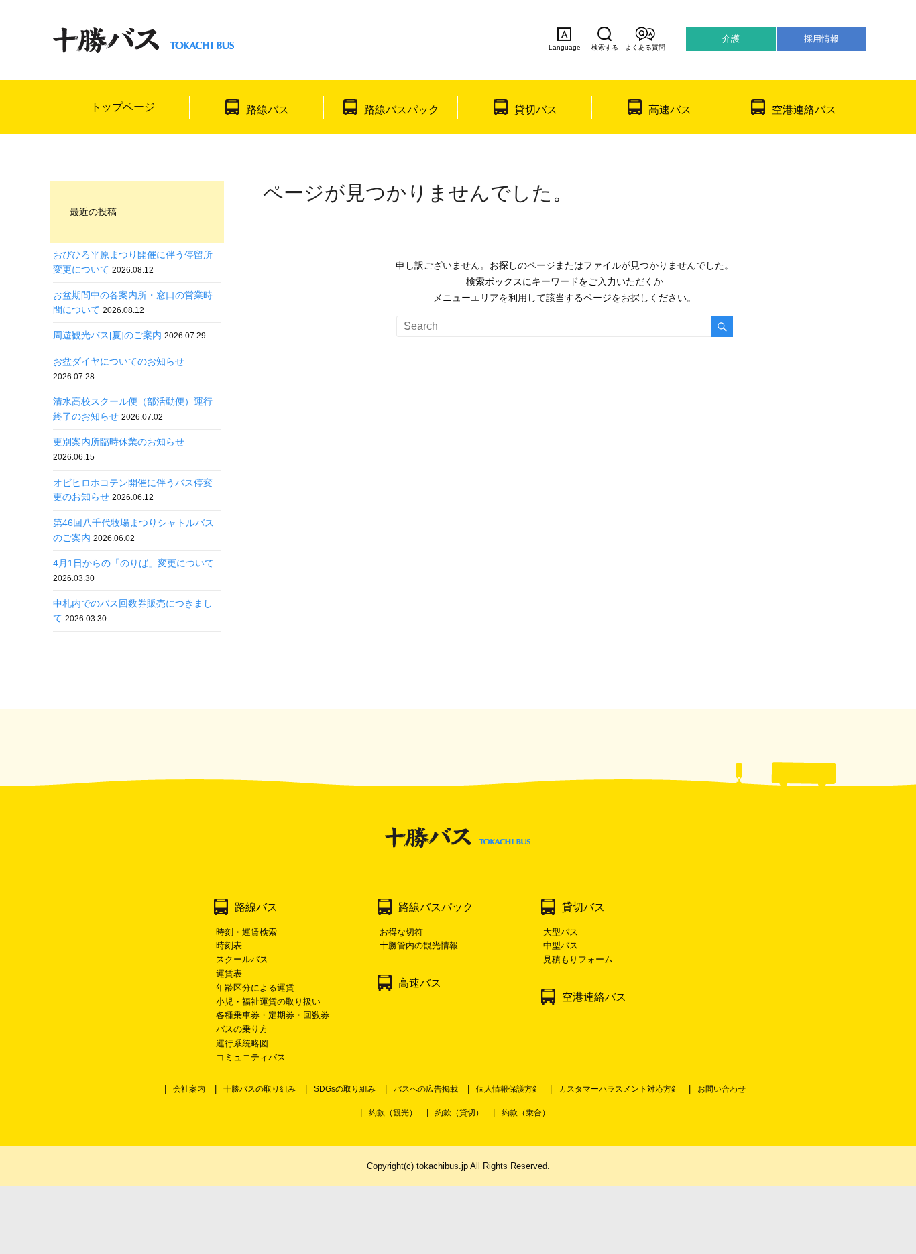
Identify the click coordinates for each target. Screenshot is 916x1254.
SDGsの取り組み (345, 1089)
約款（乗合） (526, 1113)
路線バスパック (401, 109)
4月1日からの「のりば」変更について (133, 563)
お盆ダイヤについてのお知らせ (118, 361)
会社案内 (189, 1089)
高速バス (669, 109)
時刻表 (229, 945)
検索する (604, 47)
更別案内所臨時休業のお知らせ (118, 441)
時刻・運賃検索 (246, 932)
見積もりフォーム (578, 959)
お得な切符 (401, 932)
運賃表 (229, 973)
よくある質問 (645, 47)
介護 (731, 39)
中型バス (560, 945)
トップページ (123, 107)
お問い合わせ (721, 1089)
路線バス (267, 109)
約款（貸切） (459, 1113)
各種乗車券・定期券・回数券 (272, 1015)
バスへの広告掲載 (426, 1089)
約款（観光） (393, 1113)
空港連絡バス (804, 109)
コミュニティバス (251, 1057)
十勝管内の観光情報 (419, 945)
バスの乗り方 (242, 1029)
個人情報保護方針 (508, 1089)
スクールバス (242, 959)
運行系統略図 (242, 1043)
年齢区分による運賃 (255, 988)
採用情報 (821, 39)
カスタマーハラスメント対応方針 (619, 1089)
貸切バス (535, 109)
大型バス (560, 932)
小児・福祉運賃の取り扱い (268, 1002)
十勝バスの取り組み (259, 1089)
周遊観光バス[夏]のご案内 (107, 335)
